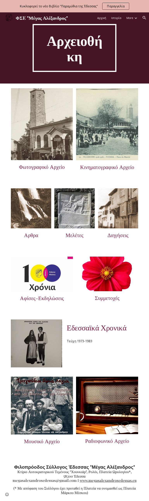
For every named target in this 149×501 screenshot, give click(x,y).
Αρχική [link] (101, 18)
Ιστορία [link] (116, 18)
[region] (74, 6)
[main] (74, 48)
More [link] (129, 18)
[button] (144, 17)
